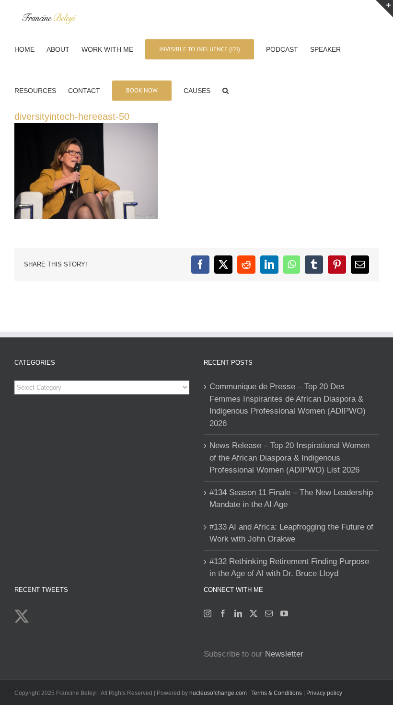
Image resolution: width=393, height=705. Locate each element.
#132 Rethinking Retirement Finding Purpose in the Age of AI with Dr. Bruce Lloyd (289, 567)
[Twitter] (253, 613)
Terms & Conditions (277, 693)
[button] (225, 89)
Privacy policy (324, 693)
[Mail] (269, 613)
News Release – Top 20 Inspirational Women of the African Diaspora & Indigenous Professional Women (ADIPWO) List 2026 (289, 457)
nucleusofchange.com (218, 693)
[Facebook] (223, 613)
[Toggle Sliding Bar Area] (384, 8)
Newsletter (284, 654)
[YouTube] (284, 613)
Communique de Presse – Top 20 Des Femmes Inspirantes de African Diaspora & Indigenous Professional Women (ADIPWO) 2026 (287, 405)
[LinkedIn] (238, 613)
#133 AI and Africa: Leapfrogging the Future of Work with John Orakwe (291, 533)
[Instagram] (207, 613)
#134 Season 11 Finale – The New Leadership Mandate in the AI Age (291, 498)
